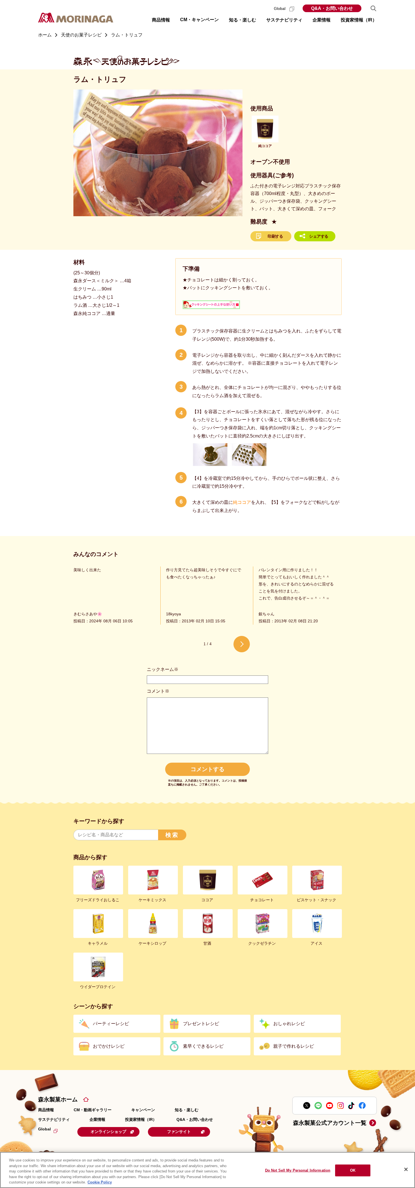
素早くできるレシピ (203, 1046)
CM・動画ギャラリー (93, 1110)
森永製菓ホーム (58, 1099)
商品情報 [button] (161, 19)
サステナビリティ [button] (284, 19)
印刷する (275, 236)
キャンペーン (143, 1110)
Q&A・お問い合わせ (332, 8)
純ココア (242, 502)
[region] (207, 1170)
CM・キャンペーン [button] (199, 19)
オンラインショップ (108, 1131)
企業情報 (97, 1119)
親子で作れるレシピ (293, 1046)
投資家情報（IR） (141, 1119)
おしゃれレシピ (289, 1023)
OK (352, 1170)
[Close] (406, 1169)
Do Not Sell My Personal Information (298, 1170)
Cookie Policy (100, 1182)
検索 (172, 835)
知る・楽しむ (186, 1110)
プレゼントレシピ (201, 1023)
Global (280, 8)
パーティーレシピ (111, 1023)
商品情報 (46, 1110)
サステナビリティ (54, 1119)
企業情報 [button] (322, 19)
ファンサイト (179, 1131)
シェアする (318, 236)
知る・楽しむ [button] (242, 19)
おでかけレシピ (108, 1046)
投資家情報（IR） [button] (359, 19)
